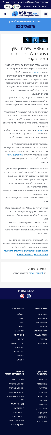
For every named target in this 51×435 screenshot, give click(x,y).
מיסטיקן (41, 130)
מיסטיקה (37, 72)
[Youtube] (22, 296)
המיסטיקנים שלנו (15, 155)
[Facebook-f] (29, 296)
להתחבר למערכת (36, 273)
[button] (46, 14)
